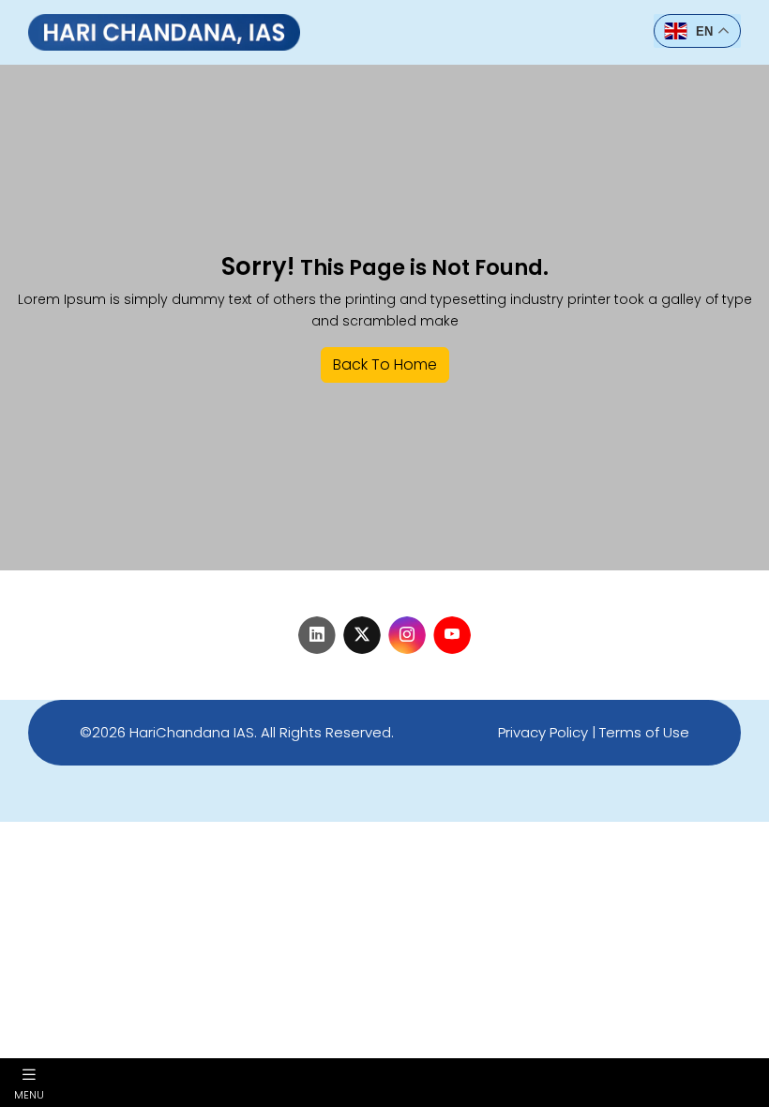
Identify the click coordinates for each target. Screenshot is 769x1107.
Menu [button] (29, 1093)
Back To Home (385, 364)
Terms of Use (644, 732)
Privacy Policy (543, 732)
